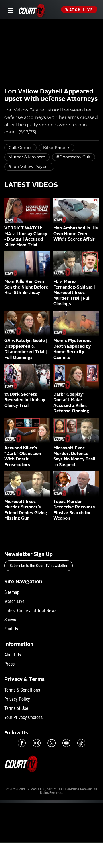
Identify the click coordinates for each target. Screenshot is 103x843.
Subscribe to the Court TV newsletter (38, 565)
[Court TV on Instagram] (37, 743)
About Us (12, 655)
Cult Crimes (20, 147)
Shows (10, 619)
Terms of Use (16, 708)
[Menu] (9, 9)
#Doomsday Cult (73, 157)
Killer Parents (56, 147)
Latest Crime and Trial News (30, 610)
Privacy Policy (17, 699)
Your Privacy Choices (23, 717)
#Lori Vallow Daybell (29, 166)
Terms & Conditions (22, 690)
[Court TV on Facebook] (22, 743)
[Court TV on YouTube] (66, 743)
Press (9, 664)
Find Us (11, 629)
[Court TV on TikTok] (81, 743)
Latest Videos (31, 185)
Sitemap (11, 592)
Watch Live (79, 9)
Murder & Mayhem (27, 157)
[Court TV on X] (51, 743)
